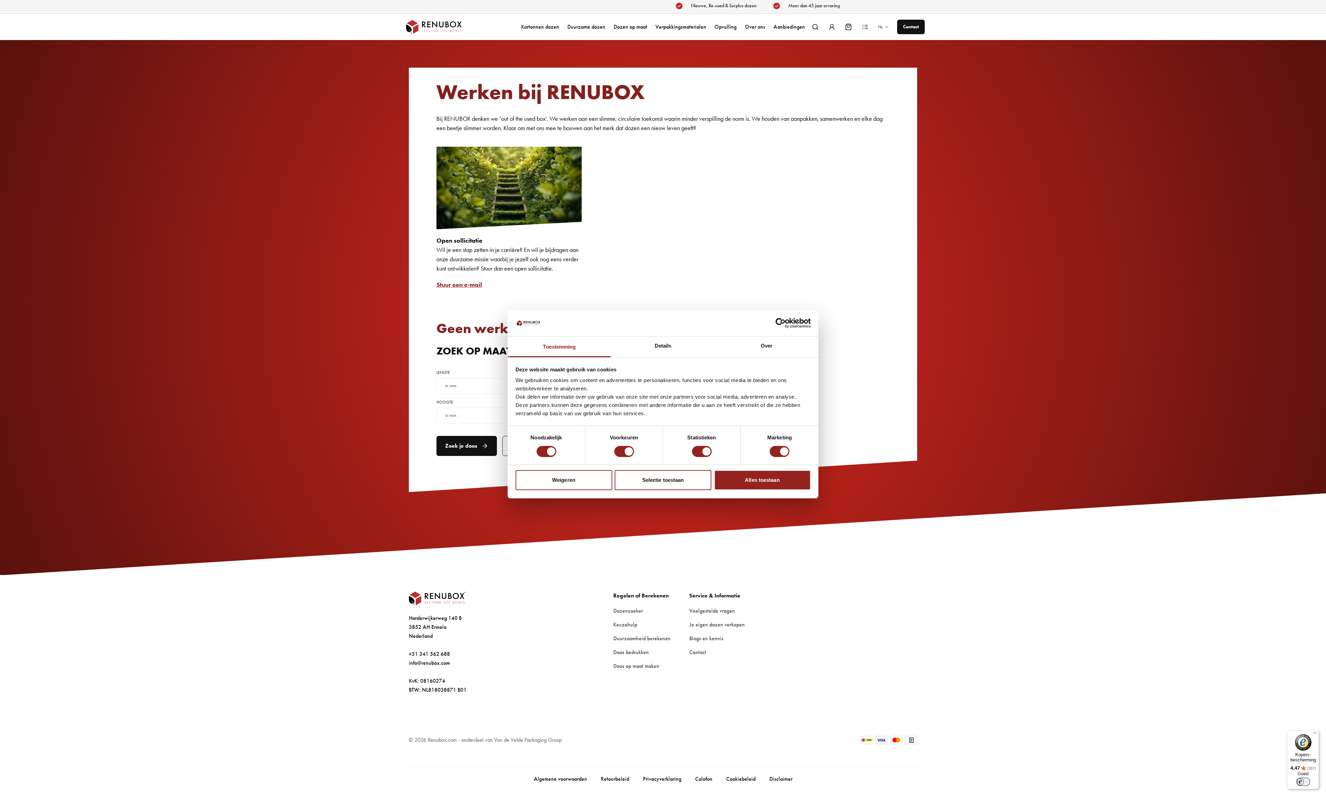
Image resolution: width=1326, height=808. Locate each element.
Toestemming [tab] (559, 347)
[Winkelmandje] (848, 26)
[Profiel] (831, 26)
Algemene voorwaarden (560, 779)
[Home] (440, 27)
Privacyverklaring (662, 779)
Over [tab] (766, 346)
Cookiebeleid (741, 779)
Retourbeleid (615, 779)
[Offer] (865, 26)
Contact (697, 652)
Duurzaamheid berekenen (642, 638)
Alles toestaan (762, 480)
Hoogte (444, 402)
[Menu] (1315, 734)
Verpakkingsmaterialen (680, 26)
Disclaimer (780, 779)
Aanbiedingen (789, 26)
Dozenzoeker (628, 610)
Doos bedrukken (631, 652)
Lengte (443, 372)
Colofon (703, 779)
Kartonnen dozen (540, 26)
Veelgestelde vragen (712, 610)
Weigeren (563, 480)
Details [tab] (663, 346)
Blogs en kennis (706, 638)
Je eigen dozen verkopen (717, 624)
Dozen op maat (630, 26)
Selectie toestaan (663, 480)
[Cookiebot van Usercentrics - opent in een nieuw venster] (780, 323)
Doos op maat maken (636, 666)
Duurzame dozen (586, 26)
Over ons (755, 26)
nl (880, 27)
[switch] (624, 451)
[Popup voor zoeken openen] (815, 26)
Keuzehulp (625, 624)
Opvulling (725, 26)
